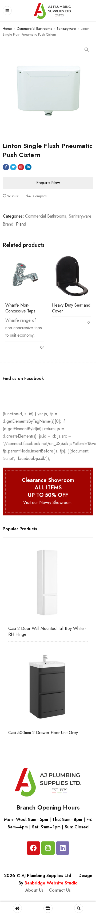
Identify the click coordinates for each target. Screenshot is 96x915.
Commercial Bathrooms (34, 28)
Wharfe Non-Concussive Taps (20, 308)
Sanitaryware (66, 28)
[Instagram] (48, 848)
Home (7, 28)
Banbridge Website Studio (51, 883)
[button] (87, 50)
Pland (21, 224)
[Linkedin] (62, 848)
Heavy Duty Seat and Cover (71, 308)
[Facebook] (33, 848)
